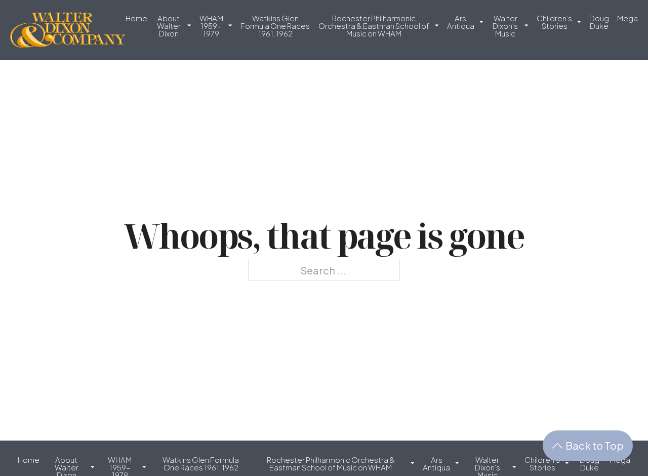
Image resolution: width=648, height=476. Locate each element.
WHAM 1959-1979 (211, 26)
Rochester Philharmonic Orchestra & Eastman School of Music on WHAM (373, 26)
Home (136, 18)
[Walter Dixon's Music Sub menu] (526, 29)
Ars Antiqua (460, 22)
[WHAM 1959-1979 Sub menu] (230, 29)
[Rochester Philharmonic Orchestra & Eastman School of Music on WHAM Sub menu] (437, 29)
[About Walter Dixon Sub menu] (189, 29)
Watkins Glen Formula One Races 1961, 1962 (275, 26)
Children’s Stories (554, 22)
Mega (627, 18)
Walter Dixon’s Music (505, 26)
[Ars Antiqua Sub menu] (481, 26)
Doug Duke (599, 22)
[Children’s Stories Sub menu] (579, 26)
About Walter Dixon (169, 26)
